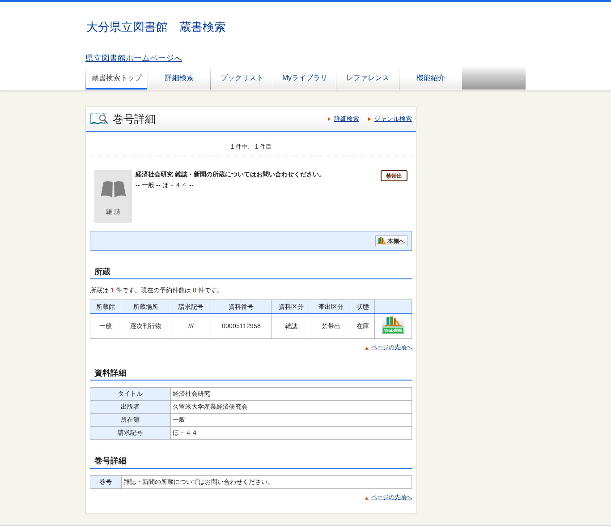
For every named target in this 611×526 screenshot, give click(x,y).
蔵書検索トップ (117, 77)
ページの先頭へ (391, 347)
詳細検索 (179, 77)
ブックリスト (242, 77)
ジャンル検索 (393, 118)
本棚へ (396, 241)
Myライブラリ (304, 77)
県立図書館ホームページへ (133, 58)
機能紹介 (430, 77)
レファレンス (367, 77)
